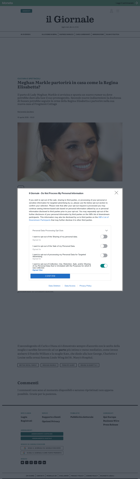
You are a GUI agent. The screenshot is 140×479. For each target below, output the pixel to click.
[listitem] (70, 230)
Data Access (70, 286)
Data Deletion (54, 286)
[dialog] (70, 239)
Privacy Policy (85, 286)
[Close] (117, 193)
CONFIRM (50, 276)
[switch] (103, 236)
